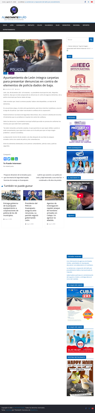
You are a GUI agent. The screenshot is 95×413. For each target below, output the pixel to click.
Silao (57, 25)
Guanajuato (20, 25)
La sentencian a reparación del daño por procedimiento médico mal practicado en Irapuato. (42, 3)
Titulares (11, 73)
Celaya (39, 25)
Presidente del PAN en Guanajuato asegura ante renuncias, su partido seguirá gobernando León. (31, 211)
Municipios (66, 25)
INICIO (5, 25)
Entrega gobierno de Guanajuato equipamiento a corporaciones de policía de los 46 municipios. (10, 209)
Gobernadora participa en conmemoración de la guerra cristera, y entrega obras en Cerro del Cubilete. (80, 277)
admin (18, 89)
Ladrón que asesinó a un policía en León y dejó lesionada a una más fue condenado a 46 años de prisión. (49, 177)
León (11, 25)
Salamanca (49, 25)
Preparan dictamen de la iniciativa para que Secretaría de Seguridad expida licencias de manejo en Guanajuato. (17, 177)
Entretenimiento (9, 29)
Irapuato (31, 25)
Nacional (76, 25)
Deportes (86, 25)
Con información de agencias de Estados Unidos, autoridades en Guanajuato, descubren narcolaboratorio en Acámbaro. (80, 263)
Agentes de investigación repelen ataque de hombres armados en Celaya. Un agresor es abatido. (53, 211)
